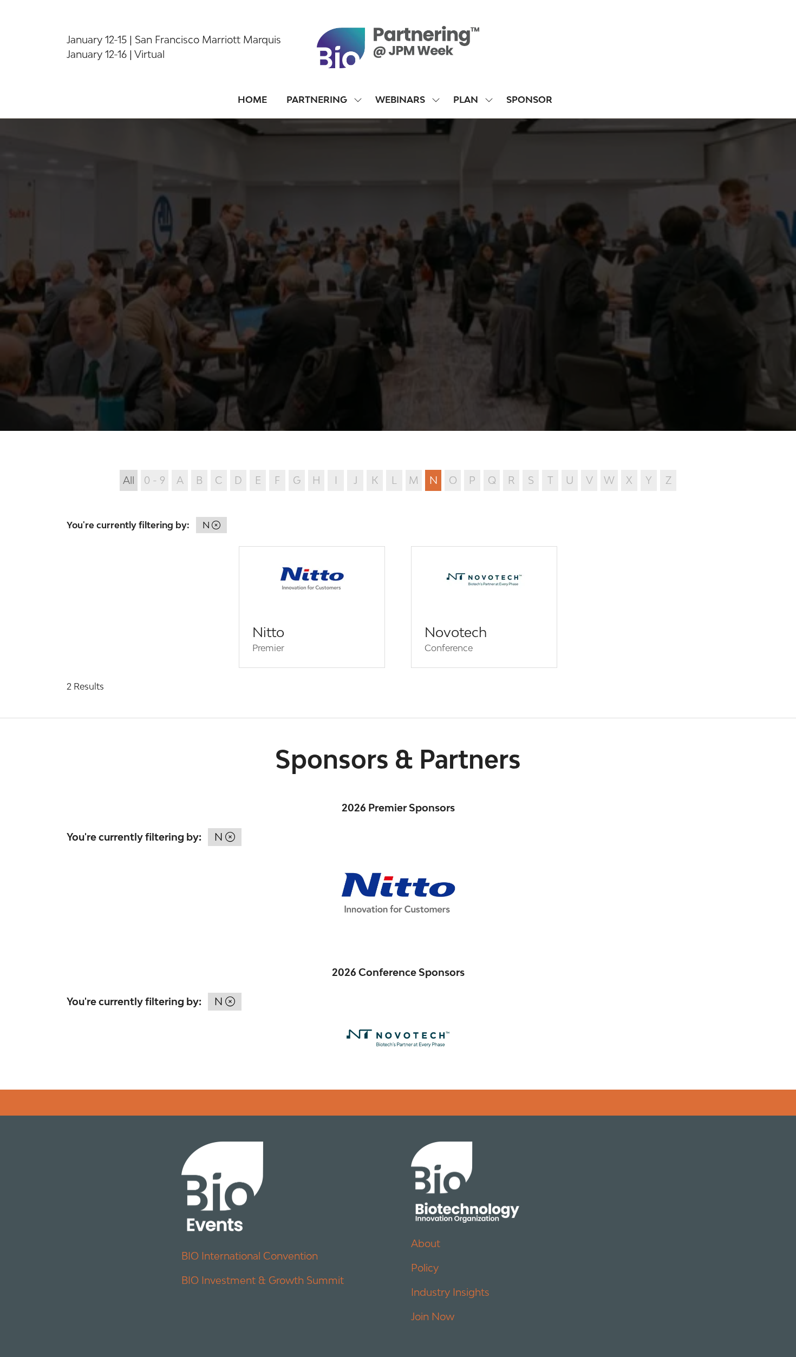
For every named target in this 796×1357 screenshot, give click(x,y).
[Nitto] (311, 607)
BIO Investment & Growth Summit (262, 1280)
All (128, 480)
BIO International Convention (249, 1256)
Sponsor (529, 99)
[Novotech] (484, 607)
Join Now (432, 1316)
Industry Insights (450, 1292)
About (425, 1243)
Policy (425, 1268)
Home (252, 99)
